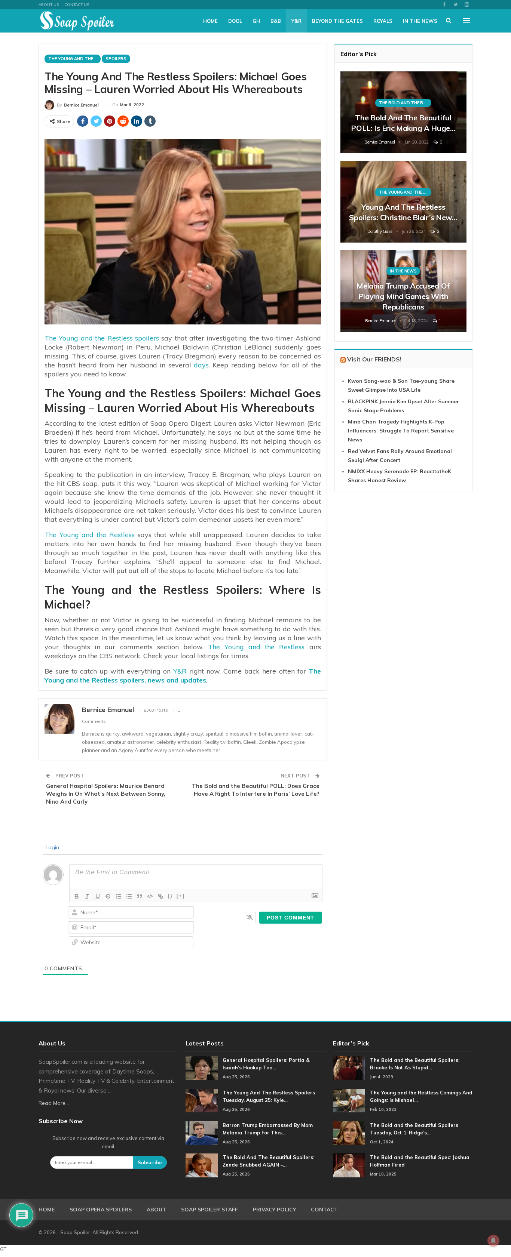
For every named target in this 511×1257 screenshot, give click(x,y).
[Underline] (97, 896)
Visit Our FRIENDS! (374, 359)
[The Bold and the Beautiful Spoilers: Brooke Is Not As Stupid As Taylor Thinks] (349, 1068)
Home (210, 21)
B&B (275, 21)
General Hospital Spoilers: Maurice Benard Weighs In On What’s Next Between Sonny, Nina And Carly (105, 793)
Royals (382, 21)
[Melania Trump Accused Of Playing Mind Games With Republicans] (403, 291)
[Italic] (87, 896)
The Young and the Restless (90, 534)
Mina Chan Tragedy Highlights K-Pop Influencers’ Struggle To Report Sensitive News (401, 430)
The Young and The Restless (74, 58)
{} (170, 896)
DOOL (235, 21)
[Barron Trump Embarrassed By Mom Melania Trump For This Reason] (202, 1133)
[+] (181, 896)
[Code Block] (150, 896)
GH (256, 21)
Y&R (296, 21)
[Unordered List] (129, 896)
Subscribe (150, 1162)
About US (49, 4)
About (156, 1209)
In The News (420, 21)
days (201, 365)
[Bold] (76, 896)
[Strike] (108, 896)
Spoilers (115, 58)
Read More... (54, 1103)
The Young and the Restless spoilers (102, 338)
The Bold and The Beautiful (405, 102)
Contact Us (76, 4)
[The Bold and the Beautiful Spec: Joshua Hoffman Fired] (349, 1165)
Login (51, 847)
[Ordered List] (118, 896)
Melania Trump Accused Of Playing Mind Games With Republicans (403, 296)
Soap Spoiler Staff (209, 1209)
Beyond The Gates (337, 21)
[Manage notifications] (493, 1241)
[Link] (160, 896)
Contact (324, 1209)
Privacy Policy (274, 1209)
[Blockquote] (139, 896)
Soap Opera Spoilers (101, 1209)
